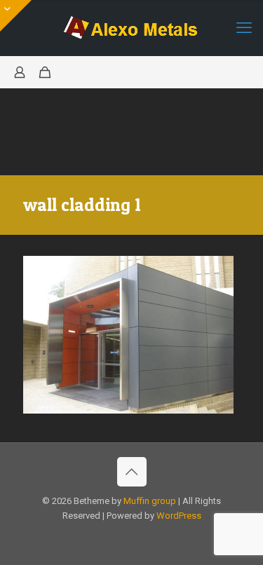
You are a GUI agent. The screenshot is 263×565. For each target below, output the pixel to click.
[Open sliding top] (16, 16)
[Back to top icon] (132, 471)
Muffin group (149, 501)
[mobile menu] (244, 28)
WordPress (178, 515)
